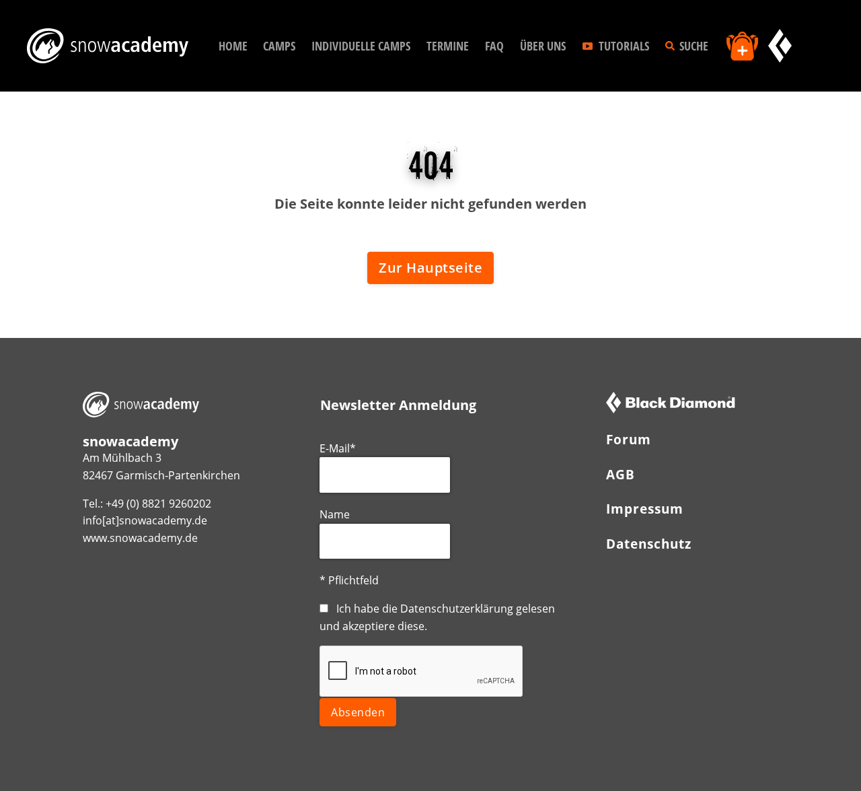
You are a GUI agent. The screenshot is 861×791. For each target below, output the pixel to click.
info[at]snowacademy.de (145, 520)
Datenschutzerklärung (456, 608)
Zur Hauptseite (430, 268)
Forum (628, 439)
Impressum (644, 509)
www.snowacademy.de (140, 537)
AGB (620, 474)
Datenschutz (648, 544)
